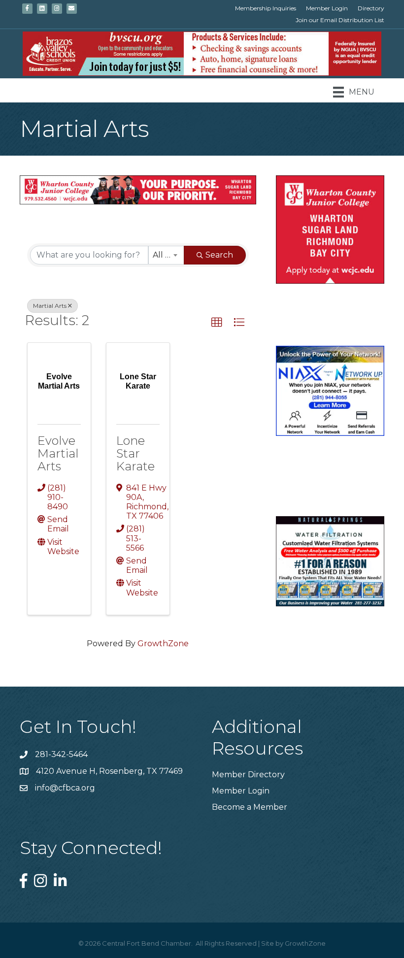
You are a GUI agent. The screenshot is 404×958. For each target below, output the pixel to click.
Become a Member (249, 807)
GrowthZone (163, 643)
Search (219, 255)
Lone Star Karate (135, 453)
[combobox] (166, 255)
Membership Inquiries (265, 8)
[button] (217, 322)
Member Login (327, 8)
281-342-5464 (61, 754)
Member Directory (248, 774)
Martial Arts (50, 305)
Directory (371, 8)
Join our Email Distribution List (340, 20)
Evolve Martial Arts (58, 453)
